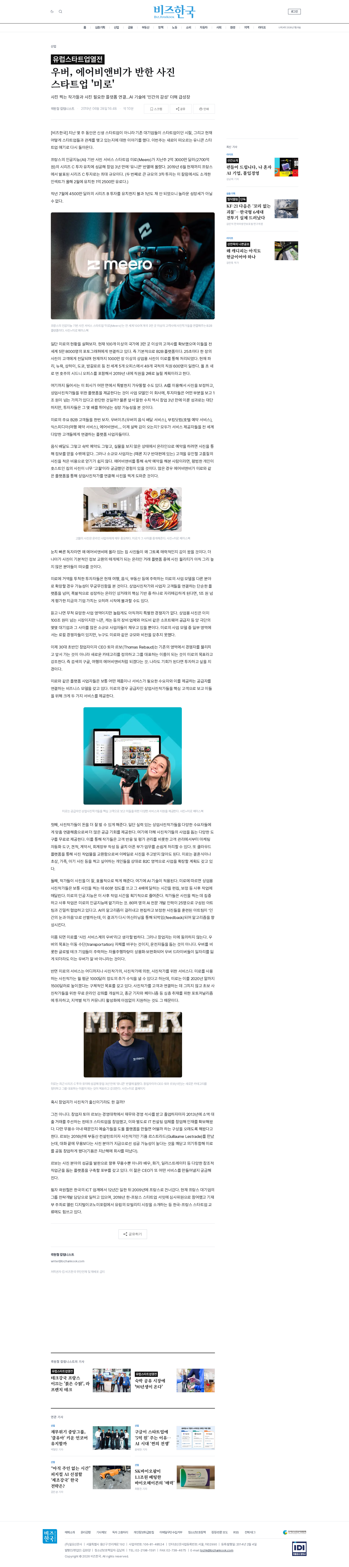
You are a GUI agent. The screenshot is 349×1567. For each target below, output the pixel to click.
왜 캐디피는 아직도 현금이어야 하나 (243, 251)
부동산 (145, 27)
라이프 (262, 27)
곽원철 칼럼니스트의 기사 (68, 1361)
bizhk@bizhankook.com (216, 1550)
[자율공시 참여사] (299, 1549)
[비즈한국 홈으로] (175, 11)
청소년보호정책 (197, 1532)
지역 (246, 27)
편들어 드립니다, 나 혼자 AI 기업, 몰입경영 (249, 167)
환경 (232, 27)
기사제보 (101, 1532)
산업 (116, 27)
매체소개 (70, 1532)
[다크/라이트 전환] (52, 12)
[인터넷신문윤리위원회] (295, 1532)
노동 (174, 27)
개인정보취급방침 (144, 1532)
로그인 (294, 11)
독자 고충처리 (120, 1532)
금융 (130, 27)
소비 (188, 27)
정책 (160, 27)
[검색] (60, 11)
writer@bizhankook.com (67, 1261)
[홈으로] (50, 1536)
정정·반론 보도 (219, 1532)
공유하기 (135, 1234)
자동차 (203, 27)
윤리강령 (86, 1532)
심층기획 (100, 27)
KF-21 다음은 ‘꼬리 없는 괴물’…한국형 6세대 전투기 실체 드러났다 (248, 209)
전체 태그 (250, 1532)
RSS (236, 1532)
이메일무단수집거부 (171, 1532)
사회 (218, 27)
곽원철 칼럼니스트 (62, 109)
